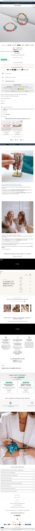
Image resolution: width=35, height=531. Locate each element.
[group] (7, 308)
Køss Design (17, 497)
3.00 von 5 (20, 360)
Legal (17, 499)
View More (9, 390)
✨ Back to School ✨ (17, 136)
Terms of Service (19, 529)
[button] (15, 49)
